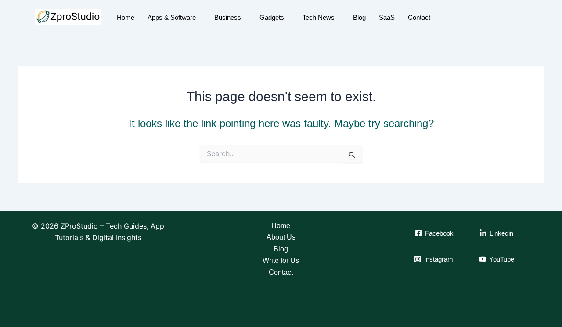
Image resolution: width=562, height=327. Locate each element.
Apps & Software (172, 17)
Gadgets (271, 17)
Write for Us (281, 260)
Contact (419, 17)
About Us (281, 237)
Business (227, 17)
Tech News (319, 17)
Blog (359, 17)
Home (125, 17)
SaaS (387, 17)
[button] (519, 17)
